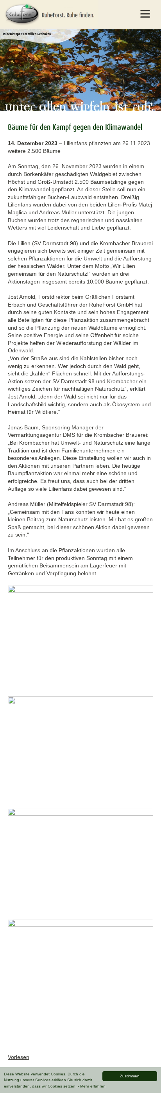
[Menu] (145, 14)
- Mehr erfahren (92, 1086)
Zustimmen (130, 1076)
